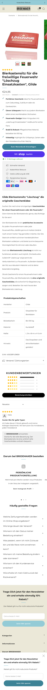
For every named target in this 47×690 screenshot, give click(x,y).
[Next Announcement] (44, 2)
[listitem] (23, 2)
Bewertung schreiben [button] (23, 395)
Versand (15, 95)
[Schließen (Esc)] (43, 655)
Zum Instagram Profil (22, 489)
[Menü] (3, 9)
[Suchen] (43, 8)
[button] (7, 70)
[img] (7, 412)
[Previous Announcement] (2, 2)
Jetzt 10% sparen (23, 683)
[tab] (21, 499)
